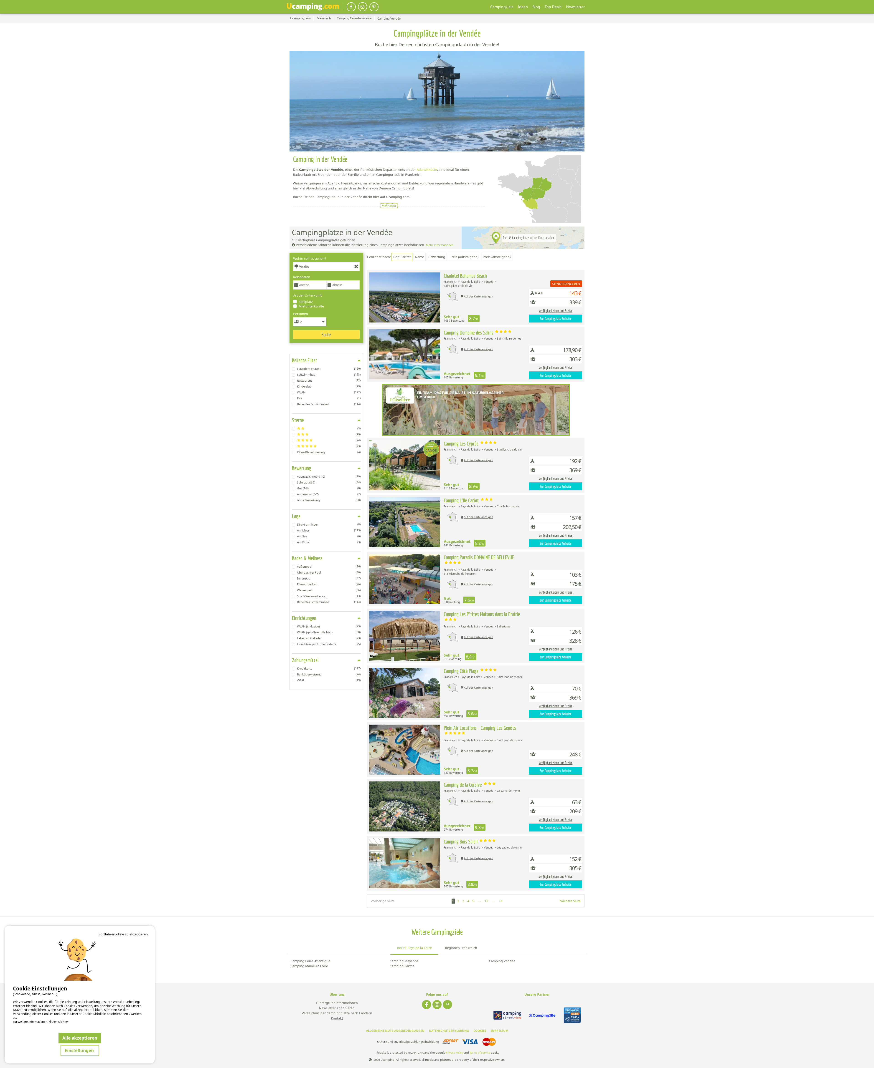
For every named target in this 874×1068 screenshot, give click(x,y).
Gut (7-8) (329, 488)
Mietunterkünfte (311, 306)
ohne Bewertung (329, 500)
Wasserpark (329, 590)
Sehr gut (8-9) (329, 482)
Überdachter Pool (329, 572)
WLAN (329, 392)
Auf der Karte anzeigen (478, 296)
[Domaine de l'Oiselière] (476, 410)
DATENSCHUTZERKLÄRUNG (449, 1031)
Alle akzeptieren (79, 1038)
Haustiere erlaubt (329, 369)
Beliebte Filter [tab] (304, 360)
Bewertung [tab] (301, 468)
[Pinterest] (374, 6)
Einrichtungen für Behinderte (329, 644)
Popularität (402, 257)
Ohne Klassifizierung (329, 452)
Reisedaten (301, 277)
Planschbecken (329, 584)
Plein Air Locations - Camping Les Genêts (480, 728)
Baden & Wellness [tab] (307, 558)
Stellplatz (306, 302)
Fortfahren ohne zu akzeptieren (123, 934)
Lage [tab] (296, 516)
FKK (329, 398)
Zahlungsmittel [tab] (305, 660)
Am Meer (329, 530)
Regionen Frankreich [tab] (461, 948)
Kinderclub (329, 386)
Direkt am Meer (329, 524)
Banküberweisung (329, 674)
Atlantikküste (427, 169)
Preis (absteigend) (497, 257)
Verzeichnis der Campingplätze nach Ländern (337, 1013)
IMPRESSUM (499, 1031)
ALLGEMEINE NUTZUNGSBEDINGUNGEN (395, 1031)
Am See (329, 536)
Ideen (523, 6)
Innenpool (329, 578)
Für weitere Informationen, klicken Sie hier (40, 1022)
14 (500, 901)
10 (486, 901)
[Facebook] (351, 6)
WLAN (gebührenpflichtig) (329, 632)
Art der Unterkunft (307, 295)
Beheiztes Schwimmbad (329, 404)
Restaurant (329, 380)
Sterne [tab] (298, 420)
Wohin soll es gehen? (309, 258)
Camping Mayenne (404, 961)
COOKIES (479, 1031)
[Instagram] (362, 6)
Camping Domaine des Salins (469, 332)
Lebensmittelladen (329, 638)
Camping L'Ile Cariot (462, 500)
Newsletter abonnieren (337, 1008)
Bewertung (436, 257)
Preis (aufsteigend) (464, 257)
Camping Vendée (502, 961)
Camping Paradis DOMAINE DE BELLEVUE (479, 557)
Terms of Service (480, 1052)
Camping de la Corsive (463, 784)
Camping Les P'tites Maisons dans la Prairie (482, 614)
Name (419, 257)
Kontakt (337, 1018)
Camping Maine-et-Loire (309, 966)
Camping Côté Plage (462, 671)
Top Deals (553, 6)
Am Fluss (329, 542)
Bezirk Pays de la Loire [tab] (414, 948)
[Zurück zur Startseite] (313, 6)
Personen (300, 314)
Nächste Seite (570, 901)
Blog (536, 6)
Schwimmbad (329, 375)
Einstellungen (80, 1050)
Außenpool (329, 566)
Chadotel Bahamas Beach (465, 275)
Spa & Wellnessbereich (329, 596)
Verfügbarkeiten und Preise (555, 311)
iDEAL (329, 680)
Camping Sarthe (402, 966)
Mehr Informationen (440, 245)
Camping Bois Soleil (461, 841)
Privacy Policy (454, 1052)
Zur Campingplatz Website (556, 319)
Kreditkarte (329, 668)
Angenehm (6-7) (329, 494)
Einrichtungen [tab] (304, 618)
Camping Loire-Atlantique (310, 961)
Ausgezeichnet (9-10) (329, 476)
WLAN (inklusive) (329, 626)
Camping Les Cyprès (462, 443)
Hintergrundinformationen (337, 1003)
